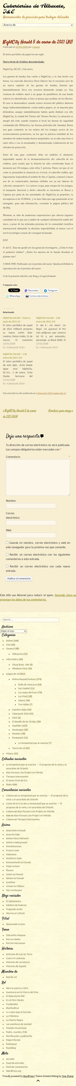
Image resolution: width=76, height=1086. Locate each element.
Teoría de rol (18, 748)
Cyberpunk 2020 (44, 393)
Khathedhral (12, 1008)
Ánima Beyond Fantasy (24, 679)
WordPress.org (13, 1071)
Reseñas (16, 733)
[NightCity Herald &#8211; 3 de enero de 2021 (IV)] (52, 333)
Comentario (38, 457)
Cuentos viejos (19, 709)
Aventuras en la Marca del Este (22, 992)
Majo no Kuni (13, 866)
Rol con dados (13, 939)
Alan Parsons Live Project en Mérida (24, 772)
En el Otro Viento (15, 1000)
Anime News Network (17, 838)
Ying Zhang (67, 1076)
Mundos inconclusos (16, 1028)
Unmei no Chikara (15, 886)
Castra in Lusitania (15, 958)
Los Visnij (22, 696)
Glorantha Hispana (15, 935)
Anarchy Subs (13, 834)
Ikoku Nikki (11, 784)
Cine (8, 645)
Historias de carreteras (18, 962)
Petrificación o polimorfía (19, 1036)
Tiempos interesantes (17, 776)
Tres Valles (23, 704)
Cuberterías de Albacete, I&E (34, 9)
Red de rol (11, 977)
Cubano (36, 47)
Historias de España (16, 966)
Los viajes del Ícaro (27, 692)
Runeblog (11, 1048)
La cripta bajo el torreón (18, 1012)
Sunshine (10, 882)
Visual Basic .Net (20, 664)
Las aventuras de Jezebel (19, 1024)
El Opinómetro (13, 901)
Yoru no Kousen (14, 890)
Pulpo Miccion (13, 1040)
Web (8, 530)
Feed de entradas (15, 1063)
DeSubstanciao (13, 846)
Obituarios (17, 654)
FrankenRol (12, 1004)
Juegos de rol (59, 393)
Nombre (11, 500)
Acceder (10, 1059)
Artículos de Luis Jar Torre (19, 954)
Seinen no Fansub (15, 878)
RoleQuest (11, 1044)
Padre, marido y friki (16, 1032)
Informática (12, 659)
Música (9, 753)
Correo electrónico (12, 515)
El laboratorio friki (15, 996)
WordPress (28, 1076)
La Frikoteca (12, 1016)
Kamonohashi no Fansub (18, 862)
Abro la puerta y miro (17, 988)
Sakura (21, 700)
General (10, 648)
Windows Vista (19, 668)
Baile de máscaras (27, 684)
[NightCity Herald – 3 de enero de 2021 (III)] (19, 369)
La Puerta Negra (14, 1020)
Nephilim (16, 725)
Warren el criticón (15, 913)
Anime (9, 640)
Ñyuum (9, 870)
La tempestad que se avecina (33, 743)
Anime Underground (16, 842)
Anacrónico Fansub (15, 830)
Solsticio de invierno (16, 905)
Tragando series (14, 909)
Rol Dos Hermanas (15, 943)
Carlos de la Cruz (14, 803)
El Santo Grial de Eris (16, 780)
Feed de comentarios (17, 1067)
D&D (14, 718)
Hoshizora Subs (14, 858)
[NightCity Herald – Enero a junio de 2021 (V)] (19, 333)
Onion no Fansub (14, 874)
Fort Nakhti (24, 688)
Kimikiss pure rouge (61, 411)
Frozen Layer (12, 850)
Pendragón (17, 730)
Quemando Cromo (15, 924)
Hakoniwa (11, 854)
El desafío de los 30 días (24, 721)
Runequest (17, 737)
